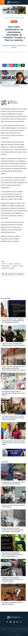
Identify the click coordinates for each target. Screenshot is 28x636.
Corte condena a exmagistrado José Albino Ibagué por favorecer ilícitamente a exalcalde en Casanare (13, 368)
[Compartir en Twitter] (8, 65)
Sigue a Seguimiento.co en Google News (14, 274)
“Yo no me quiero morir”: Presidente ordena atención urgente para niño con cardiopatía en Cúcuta (13, 320)
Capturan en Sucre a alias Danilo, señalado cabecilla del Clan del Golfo (13, 344)
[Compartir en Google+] (12, 65)
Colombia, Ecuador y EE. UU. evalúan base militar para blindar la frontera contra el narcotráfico (13, 417)
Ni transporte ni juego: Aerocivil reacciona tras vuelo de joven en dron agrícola (13, 393)
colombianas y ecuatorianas (8, 268)
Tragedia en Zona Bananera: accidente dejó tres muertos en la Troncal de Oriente (12, 579)
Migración (4, 263)
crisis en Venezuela (6, 266)
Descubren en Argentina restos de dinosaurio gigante (12, 603)
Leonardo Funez (18, 634)
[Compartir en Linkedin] (15, 65)
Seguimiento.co (12, 101)
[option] (14, 78)
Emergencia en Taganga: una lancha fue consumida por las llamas (13, 483)
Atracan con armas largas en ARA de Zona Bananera (13, 506)
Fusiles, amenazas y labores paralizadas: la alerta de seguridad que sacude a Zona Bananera (12, 530)
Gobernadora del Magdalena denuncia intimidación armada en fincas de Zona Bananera (12, 554)
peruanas (21, 266)
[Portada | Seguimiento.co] (14, 617)
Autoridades (14, 266)
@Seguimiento (14, 103)
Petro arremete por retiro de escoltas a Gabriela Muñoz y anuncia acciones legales (13, 442)
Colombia (14, 21)
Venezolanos (17, 263)
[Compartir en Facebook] (4, 65)
